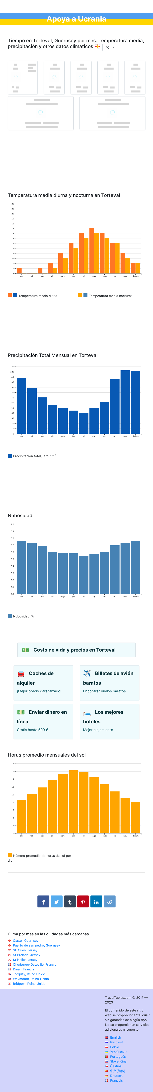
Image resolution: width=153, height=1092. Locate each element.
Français (116, 1080)
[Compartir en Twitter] (57, 901)
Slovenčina (118, 1061)
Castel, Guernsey (25, 941)
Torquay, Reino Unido (29, 974)
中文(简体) (117, 1071)
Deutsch (116, 1076)
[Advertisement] (76, 167)
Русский (116, 1042)
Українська (118, 1052)
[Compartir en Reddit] (110, 901)
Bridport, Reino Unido (29, 984)
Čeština (115, 1066)
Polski (114, 1047)
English (115, 1037)
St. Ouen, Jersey (25, 950)
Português (117, 1057)
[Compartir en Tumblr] (70, 901)
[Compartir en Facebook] (43, 901)
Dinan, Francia (23, 969)
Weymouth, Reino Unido (31, 979)
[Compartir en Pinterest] (83, 901)
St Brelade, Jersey (26, 955)
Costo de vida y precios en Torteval (74, 650)
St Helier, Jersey (25, 960)
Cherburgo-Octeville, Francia (34, 964)
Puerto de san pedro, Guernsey (36, 945)
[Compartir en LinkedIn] (96, 901)
